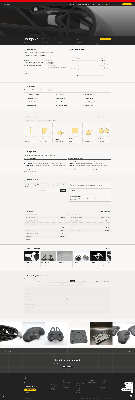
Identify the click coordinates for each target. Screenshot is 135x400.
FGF (64, 385)
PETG (30, 281)
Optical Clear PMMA (43, 284)
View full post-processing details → (30, 171)
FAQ (89, 379)
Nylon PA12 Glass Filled (75, 283)
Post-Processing (79, 385)
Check (63, 190)
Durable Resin (65, 281)
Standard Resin (50, 281)
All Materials (66, 387)
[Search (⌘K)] (103, 4)
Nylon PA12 (59, 283)
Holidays (78, 390)
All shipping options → (28, 202)
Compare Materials (80, 381)
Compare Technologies (79, 379)
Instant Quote (126, 4)
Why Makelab (104, 379)
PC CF (43, 281)
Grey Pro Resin (58, 281)
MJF (64, 384)
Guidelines (105, 116)
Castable (26, 284)
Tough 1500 (79, 281)
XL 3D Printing (54, 386)
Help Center (91, 380)
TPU (34, 281)
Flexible (103, 281)
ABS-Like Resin (34, 284)
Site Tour (28, 392)
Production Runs (54, 384)
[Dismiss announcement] (133, 1)
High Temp (97, 281)
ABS (83, 283)
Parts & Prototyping (53, 382)
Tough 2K (72, 281)
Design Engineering (53, 389)
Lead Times (78, 392)
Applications (103, 385)
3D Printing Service (53, 379)
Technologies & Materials (82, 4)
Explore (93, 4)
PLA (26, 281)
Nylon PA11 (66, 283)
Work (99, 4)
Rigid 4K (85, 281)
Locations (103, 387)
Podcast (102, 392)
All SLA (108, 248)
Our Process (103, 380)
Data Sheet (104, 211)
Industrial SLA (66, 382)
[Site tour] (3, 397)
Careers (102, 389)
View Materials (67, 366)
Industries (103, 384)
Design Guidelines (80, 383)
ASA (38, 281)
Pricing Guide (79, 388)
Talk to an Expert (116, 4)
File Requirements (80, 387)
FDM (64, 379)
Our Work (103, 382)
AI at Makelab (104, 391)
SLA (29, 44)
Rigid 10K (91, 281)
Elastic (108, 281)
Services (71, 4)
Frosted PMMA (52, 283)
